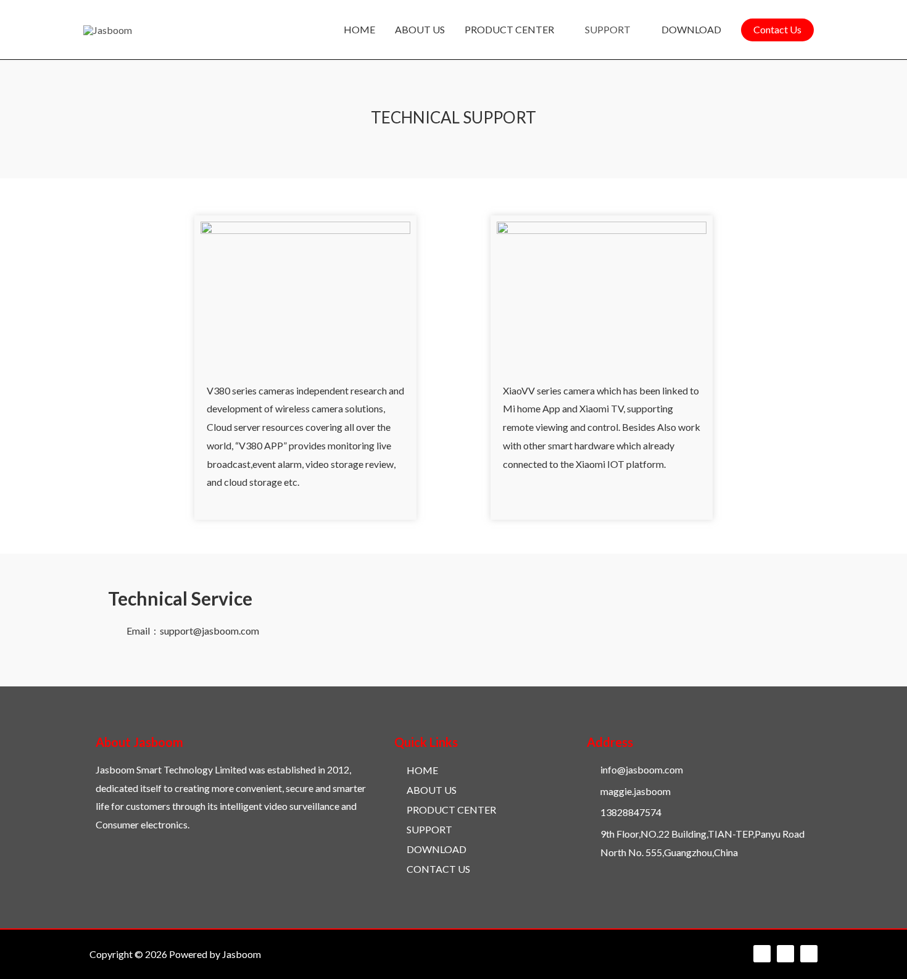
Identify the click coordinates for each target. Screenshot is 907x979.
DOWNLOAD (691, 29)
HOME (359, 29)
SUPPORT (608, 29)
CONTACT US (438, 869)
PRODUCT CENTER (509, 29)
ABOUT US (420, 29)
